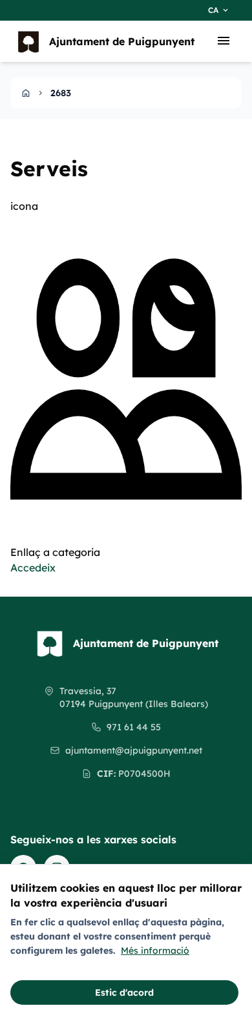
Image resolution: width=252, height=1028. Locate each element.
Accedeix (33, 567)
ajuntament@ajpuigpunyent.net (133, 750)
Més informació (155, 950)
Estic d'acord (124, 992)
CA (219, 10)
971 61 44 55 (134, 727)
